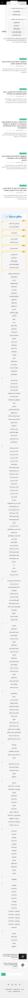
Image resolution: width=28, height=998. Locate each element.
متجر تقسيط (14, 483)
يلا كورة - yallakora (14, 818)
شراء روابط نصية (14, 386)
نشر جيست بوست (14, 584)
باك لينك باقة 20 (14, 593)
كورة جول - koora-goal (14, 789)
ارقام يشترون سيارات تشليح (14, 732)
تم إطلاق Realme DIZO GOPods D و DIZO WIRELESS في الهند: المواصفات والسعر (14, 158)
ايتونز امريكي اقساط (14, 516)
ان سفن (14, 280)
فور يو (14, 522)
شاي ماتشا (14, 571)
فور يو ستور (14, 496)
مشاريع (14, 613)
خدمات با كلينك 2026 (14, 603)
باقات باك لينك (14, 390)
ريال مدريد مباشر (14, 638)
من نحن (22, 989)
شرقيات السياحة (14, 367)
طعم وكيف (14, 351)
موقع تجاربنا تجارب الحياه (14, 606)
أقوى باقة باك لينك (14, 600)
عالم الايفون (14, 299)
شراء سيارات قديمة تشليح (14, 738)
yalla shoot (14, 629)
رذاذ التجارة (14, 348)
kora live (14, 834)
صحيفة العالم (14, 442)
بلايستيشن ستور (14, 545)
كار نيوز (14, 309)
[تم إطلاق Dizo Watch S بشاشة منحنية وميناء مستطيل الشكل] (14, 53)
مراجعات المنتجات (23, 89)
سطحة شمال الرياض (14, 706)
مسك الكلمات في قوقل (14, 273)
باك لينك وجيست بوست (14, 419)
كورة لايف (14, 837)
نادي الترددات (14, 332)
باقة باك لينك (14, 239)
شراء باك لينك (14, 380)
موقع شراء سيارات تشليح (14, 729)
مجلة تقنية (14, 425)
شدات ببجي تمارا (14, 451)
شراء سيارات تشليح (14, 726)
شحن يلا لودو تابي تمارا (14, 509)
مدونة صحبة (14, 364)
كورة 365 (14, 744)
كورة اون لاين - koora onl (14, 815)
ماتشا (14, 568)
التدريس (14, 406)
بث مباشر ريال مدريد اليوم (14, 754)
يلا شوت (14, 625)
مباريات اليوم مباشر (14, 632)
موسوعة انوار (14, 371)
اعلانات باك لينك (14, 616)
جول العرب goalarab (14, 751)
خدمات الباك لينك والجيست (14, 580)
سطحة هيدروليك (14, 703)
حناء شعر (14, 561)
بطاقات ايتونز (14, 542)
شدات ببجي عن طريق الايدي (14, 503)
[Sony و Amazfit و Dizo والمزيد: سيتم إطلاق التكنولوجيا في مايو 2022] (14, 83)
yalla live (14, 776)
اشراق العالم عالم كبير (14, 409)
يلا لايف (14, 757)
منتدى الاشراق (14, 412)
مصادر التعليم (14, 422)
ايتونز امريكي (14, 464)
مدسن (14, 322)
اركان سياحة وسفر (14, 267)
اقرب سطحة (14, 716)
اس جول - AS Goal (14, 825)
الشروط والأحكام (8, 989)
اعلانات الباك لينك (14, 396)
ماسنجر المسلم (14, 248)
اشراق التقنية (14, 276)
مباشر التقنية (14, 361)
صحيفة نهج (14, 306)
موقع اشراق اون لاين (14, 264)
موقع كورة (14, 879)
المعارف (14, 338)
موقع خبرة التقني (14, 312)
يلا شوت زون (14, 940)
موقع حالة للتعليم (14, 432)
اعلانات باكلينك (14, 619)
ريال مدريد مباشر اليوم (14, 763)
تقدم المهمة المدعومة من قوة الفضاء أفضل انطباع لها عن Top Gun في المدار (10, 956)
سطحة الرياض (14, 693)
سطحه (14, 696)
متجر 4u (14, 500)
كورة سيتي (14, 748)
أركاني (14, 358)
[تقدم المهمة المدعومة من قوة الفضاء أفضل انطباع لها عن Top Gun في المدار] (23, 956)
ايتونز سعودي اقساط (14, 467)
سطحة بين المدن (14, 700)
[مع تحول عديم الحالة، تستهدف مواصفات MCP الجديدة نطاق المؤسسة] (23, 965)
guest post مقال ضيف (14, 587)
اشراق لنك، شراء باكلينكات (14, 393)
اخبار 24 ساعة (14, 435)
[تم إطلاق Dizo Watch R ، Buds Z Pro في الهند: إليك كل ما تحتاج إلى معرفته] (14, 179)
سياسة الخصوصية (16, 991)
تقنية (14, 403)
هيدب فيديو (14, 341)
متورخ (14, 319)
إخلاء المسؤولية (16, 989)
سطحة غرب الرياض (14, 709)
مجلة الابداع (14, 328)
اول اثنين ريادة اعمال (14, 223)
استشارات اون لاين (14, 335)
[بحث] (2, 2)
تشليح (14, 719)
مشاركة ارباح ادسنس (14, 226)
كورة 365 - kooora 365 (14, 821)
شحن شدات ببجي (14, 526)
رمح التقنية (14, 345)
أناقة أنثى (14, 315)
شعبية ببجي (14, 539)
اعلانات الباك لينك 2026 (14, 416)
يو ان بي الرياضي (14, 429)
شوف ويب (14, 289)
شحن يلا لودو (14, 532)
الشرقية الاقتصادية (14, 296)
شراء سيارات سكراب (14, 722)
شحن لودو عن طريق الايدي (14, 535)
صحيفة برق (14, 257)
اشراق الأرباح (14, 374)
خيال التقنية (14, 286)
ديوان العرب (14, 610)
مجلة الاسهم (14, 293)
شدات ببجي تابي (14, 457)
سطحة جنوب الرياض (14, 713)
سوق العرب (14, 590)
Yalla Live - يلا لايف (14, 812)
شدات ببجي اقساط (14, 448)
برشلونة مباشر (14, 635)
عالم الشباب (14, 233)
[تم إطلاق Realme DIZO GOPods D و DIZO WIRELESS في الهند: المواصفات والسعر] (14, 147)
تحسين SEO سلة (14, 242)
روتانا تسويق (14, 325)
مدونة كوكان (14, 302)
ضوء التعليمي (14, 254)
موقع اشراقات (14, 261)
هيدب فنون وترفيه (14, 438)
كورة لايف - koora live (14, 911)
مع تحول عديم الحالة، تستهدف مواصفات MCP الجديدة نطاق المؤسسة (10, 965)
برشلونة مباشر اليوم (14, 767)
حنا (14, 565)
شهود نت (14, 354)
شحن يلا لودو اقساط (14, 470)
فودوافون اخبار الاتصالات (14, 399)
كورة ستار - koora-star (14, 786)
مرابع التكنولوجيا (14, 283)
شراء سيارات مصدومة (14, 735)
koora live (14, 799)
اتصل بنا (9, 991)
